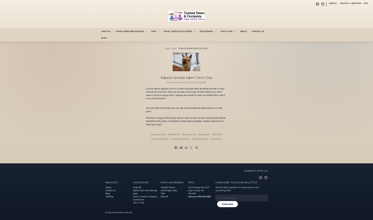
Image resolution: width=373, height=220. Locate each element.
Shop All (106, 31)
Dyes (153, 31)
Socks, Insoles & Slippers (178, 31)
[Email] (181, 148)
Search (333, 3)
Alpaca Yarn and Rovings (130, 31)
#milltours (217, 134)
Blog (104, 38)
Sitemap (109, 196)
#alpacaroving (189, 134)
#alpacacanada (158, 134)
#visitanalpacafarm (180, 138)
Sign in (344, 3)
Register (356, 3)
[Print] (186, 148)
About (243, 31)
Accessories (206, 31)
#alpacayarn (204, 134)
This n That (226, 31)
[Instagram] (322, 4)
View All (164, 196)
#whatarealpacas (200, 138)
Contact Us (258, 31)
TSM (163, 193)
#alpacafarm (174, 134)
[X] (191, 148)
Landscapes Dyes (169, 190)
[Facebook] (317, 4)
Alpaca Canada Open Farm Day (186, 78)
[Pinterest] (196, 148)
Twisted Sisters (168, 187)
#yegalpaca (216, 138)
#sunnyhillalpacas (160, 138)
